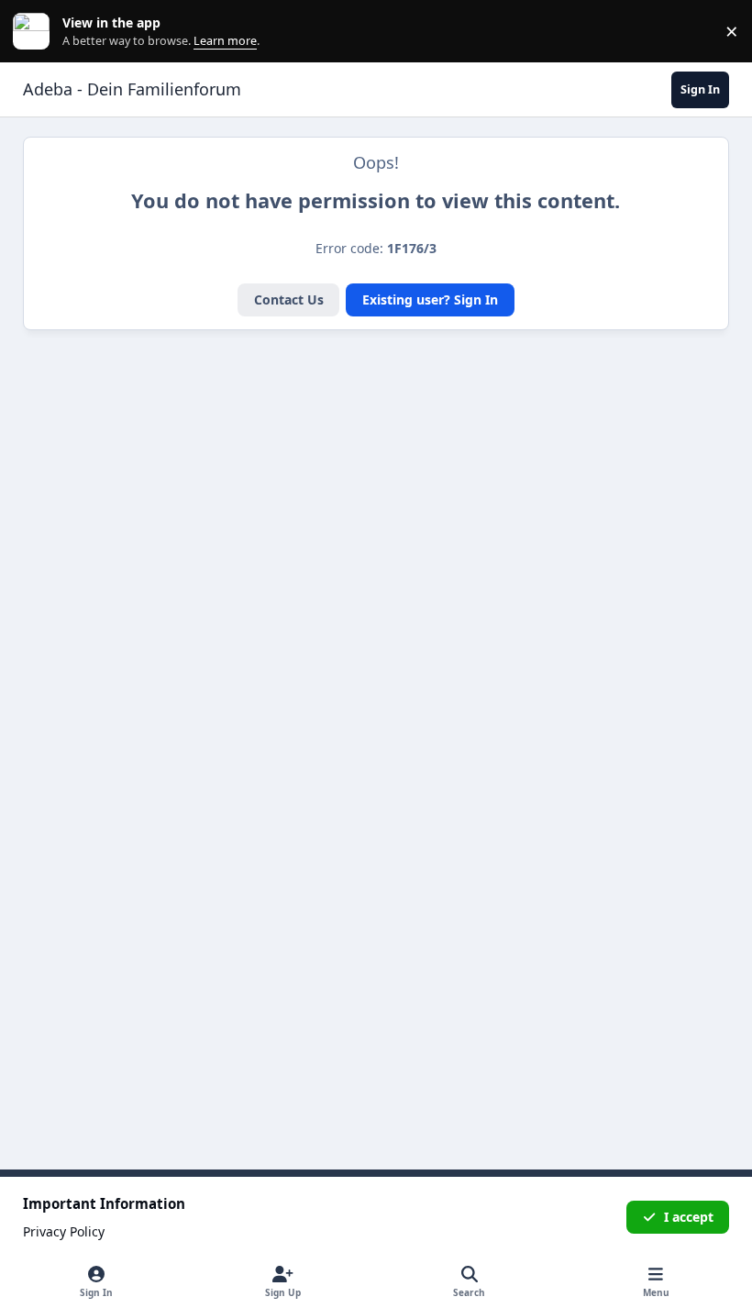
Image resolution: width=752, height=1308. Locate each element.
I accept (688, 1216)
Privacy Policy (64, 1231)
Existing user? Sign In (430, 299)
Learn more (35, 31)
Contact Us (289, 299)
